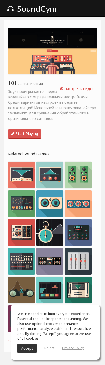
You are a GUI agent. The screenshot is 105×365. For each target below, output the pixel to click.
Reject (49, 347)
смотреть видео (79, 88)
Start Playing (26, 133)
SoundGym (36, 8)
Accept (27, 348)
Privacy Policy (73, 347)
